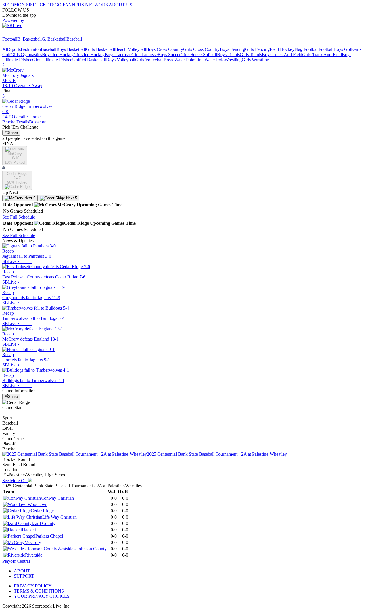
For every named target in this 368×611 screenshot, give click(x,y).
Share (13, 133)
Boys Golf (343, 49)
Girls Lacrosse (144, 54)
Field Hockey (282, 49)
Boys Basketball (71, 49)
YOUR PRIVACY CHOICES (42, 596)
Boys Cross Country (164, 49)
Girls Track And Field (322, 54)
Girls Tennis (251, 54)
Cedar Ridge (42, 510)
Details (22, 121)
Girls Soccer (192, 54)
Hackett (29, 529)
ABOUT (22, 570)
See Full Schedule (18, 217)
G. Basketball (54, 39)
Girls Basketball (100, 49)
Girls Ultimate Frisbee (52, 59)
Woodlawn (37, 504)
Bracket (9, 121)
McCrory (32, 542)
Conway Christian (57, 498)
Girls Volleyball (149, 59)
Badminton (31, 49)
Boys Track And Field (282, 54)
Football (9, 39)
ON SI (24, 4)
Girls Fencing (257, 49)
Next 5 (29, 198)
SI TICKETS (42, 4)
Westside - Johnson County (82, 548)
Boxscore (37, 121)
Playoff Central (16, 561)
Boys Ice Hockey (58, 54)
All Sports (11, 49)
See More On (15, 480)
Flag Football (306, 49)
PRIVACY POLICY (33, 585)
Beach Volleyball (130, 49)
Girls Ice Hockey (89, 54)
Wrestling (233, 59)
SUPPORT (24, 576)
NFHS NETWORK (90, 4)
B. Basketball (29, 39)
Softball (210, 54)
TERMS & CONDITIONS (39, 591)
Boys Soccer (169, 54)
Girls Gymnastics (26, 54)
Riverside (33, 555)
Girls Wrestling (255, 59)
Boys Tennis (228, 54)
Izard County (43, 523)
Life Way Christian (59, 517)
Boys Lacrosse (118, 54)
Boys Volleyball (120, 59)
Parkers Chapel (49, 536)
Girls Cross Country (201, 49)
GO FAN (63, 4)
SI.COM (10, 4)
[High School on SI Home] (24, 33)
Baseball (74, 39)
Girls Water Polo (209, 59)
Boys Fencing (232, 49)
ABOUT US (120, 4)
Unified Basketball (89, 59)
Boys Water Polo (179, 59)
